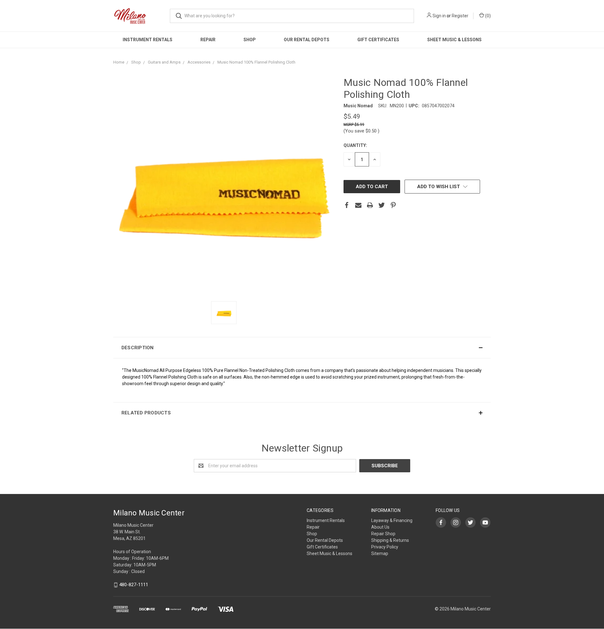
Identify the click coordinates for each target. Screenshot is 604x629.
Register (460, 15)
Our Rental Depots (306, 39)
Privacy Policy (384, 546)
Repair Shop (383, 533)
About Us (380, 527)
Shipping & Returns (390, 540)
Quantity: (355, 145)
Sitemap (379, 553)
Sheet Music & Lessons (454, 39)
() (487, 15)
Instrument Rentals (147, 39)
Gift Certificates (378, 39)
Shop (249, 39)
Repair (207, 39)
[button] (302, 347)
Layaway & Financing (391, 520)
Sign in (439, 15)
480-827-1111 (133, 585)
